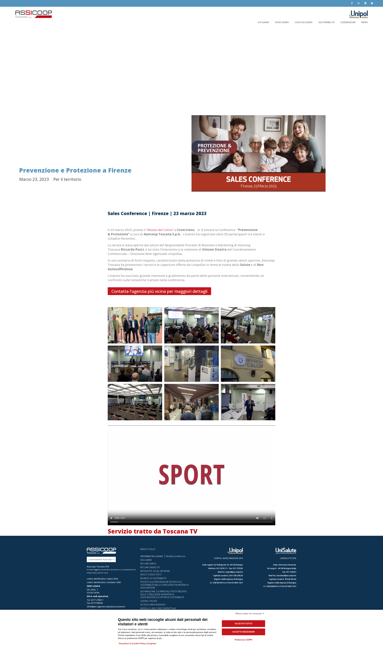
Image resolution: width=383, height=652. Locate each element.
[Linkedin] (365, 3)
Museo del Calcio (160, 230)
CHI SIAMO (263, 22)
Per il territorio (67, 179)
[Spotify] (372, 3)
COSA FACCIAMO (303, 22)
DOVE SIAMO (282, 22)
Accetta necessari (243, 632)
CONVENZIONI (348, 22)
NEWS (364, 22)
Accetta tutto (243, 623)
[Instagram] (358, 3)
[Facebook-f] (352, 3)
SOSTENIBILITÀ (326, 22)
